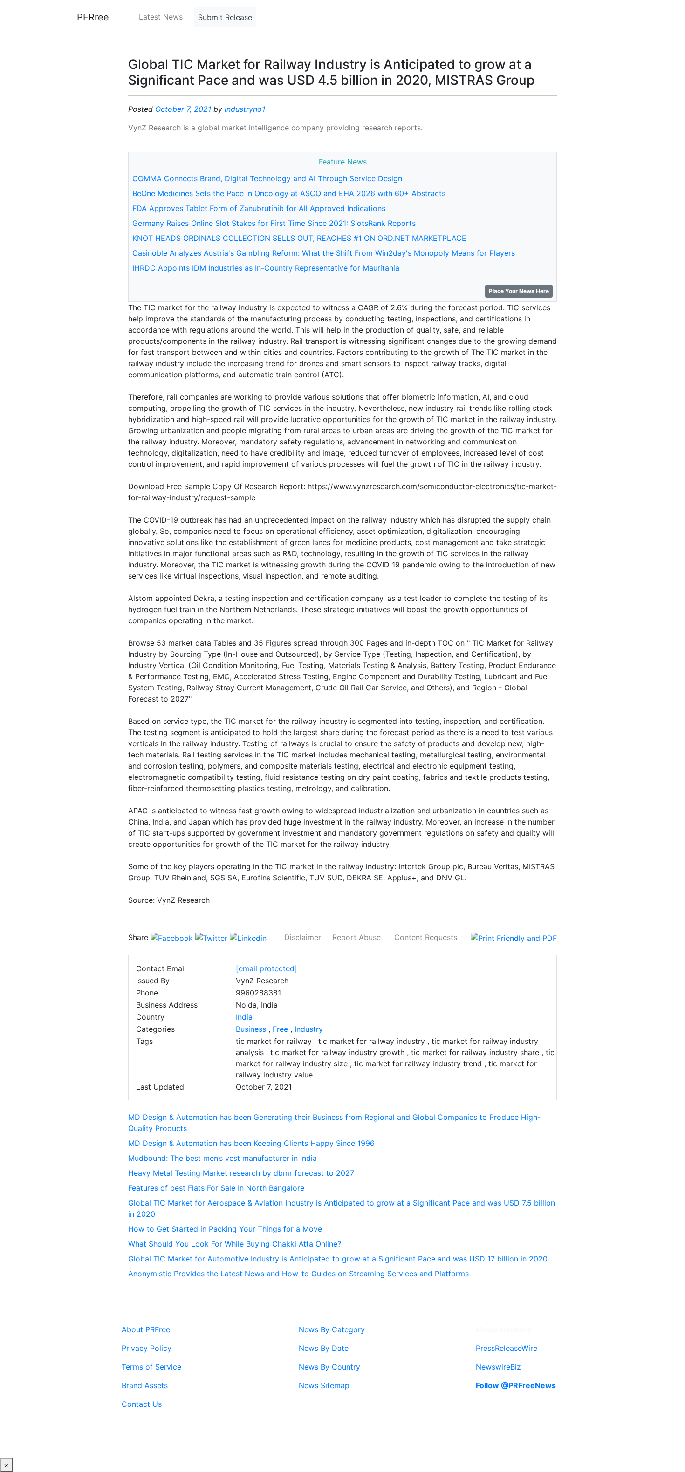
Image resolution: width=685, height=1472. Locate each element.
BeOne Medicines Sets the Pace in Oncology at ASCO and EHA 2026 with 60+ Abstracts (288, 193)
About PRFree (146, 1329)
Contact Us (142, 1404)
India (244, 1017)
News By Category (332, 1329)
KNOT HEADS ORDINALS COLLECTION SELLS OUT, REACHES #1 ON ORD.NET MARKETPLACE (299, 238)
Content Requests (425, 937)
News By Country (329, 1366)
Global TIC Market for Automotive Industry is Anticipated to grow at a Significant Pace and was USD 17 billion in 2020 (338, 1258)
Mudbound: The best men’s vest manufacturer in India (222, 1158)
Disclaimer (302, 937)
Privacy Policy (146, 1348)
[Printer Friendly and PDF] (514, 937)
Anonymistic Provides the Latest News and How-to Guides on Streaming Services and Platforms (298, 1273)
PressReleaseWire (506, 1348)
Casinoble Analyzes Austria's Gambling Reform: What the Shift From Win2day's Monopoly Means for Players (323, 253)
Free (280, 1029)
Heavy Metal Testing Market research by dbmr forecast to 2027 (241, 1173)
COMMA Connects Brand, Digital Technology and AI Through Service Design (267, 178)
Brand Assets (145, 1385)
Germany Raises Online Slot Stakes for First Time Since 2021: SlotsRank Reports (274, 223)
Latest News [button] (161, 16)
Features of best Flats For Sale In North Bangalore (216, 1188)
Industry (309, 1029)
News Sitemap (324, 1385)
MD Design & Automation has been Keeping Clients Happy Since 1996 (251, 1143)
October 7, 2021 (183, 109)
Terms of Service (151, 1366)
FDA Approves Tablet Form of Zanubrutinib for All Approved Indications (258, 208)
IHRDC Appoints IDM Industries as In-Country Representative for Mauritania (265, 268)
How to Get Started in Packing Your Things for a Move (225, 1228)
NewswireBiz (498, 1366)
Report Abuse (356, 937)
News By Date (324, 1348)
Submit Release (225, 17)
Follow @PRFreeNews (516, 1385)
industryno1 (245, 109)
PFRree (93, 17)
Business (251, 1029)
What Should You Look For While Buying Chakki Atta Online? (234, 1243)
